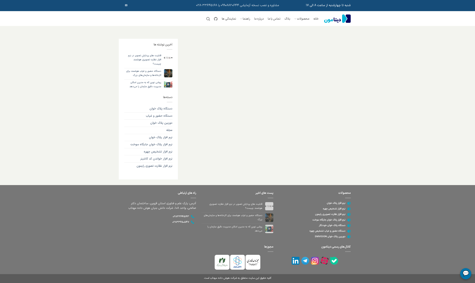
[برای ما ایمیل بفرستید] (126, 5)
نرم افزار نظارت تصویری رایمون (330, 214)
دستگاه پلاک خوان (161, 108)
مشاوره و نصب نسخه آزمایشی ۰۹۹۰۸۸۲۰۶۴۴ (250, 5)
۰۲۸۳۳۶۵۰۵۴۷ (180, 222)
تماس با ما (274, 19)
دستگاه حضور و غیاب (159, 116)
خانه (316, 19)
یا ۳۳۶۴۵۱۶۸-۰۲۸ (208, 5)
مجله (169, 130)
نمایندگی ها (229, 19)
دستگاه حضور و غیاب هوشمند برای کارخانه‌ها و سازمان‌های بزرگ (143, 73)
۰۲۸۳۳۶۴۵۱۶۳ (181, 216)
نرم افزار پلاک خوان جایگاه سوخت (151, 144)
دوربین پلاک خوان (161, 123)
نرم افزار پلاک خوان (160, 137)
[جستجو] (208, 19)
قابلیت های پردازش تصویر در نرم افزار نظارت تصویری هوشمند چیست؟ (144, 60)
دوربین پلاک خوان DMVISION (330, 236)
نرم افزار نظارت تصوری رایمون (154, 166)
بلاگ (287, 19)
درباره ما (259, 19)
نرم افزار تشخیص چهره (158, 151)
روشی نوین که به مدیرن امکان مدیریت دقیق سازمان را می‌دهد (145, 84)
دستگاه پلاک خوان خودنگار (332, 225)
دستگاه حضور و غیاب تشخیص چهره (327, 231)
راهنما (246, 19)
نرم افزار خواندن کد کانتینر (156, 159)
